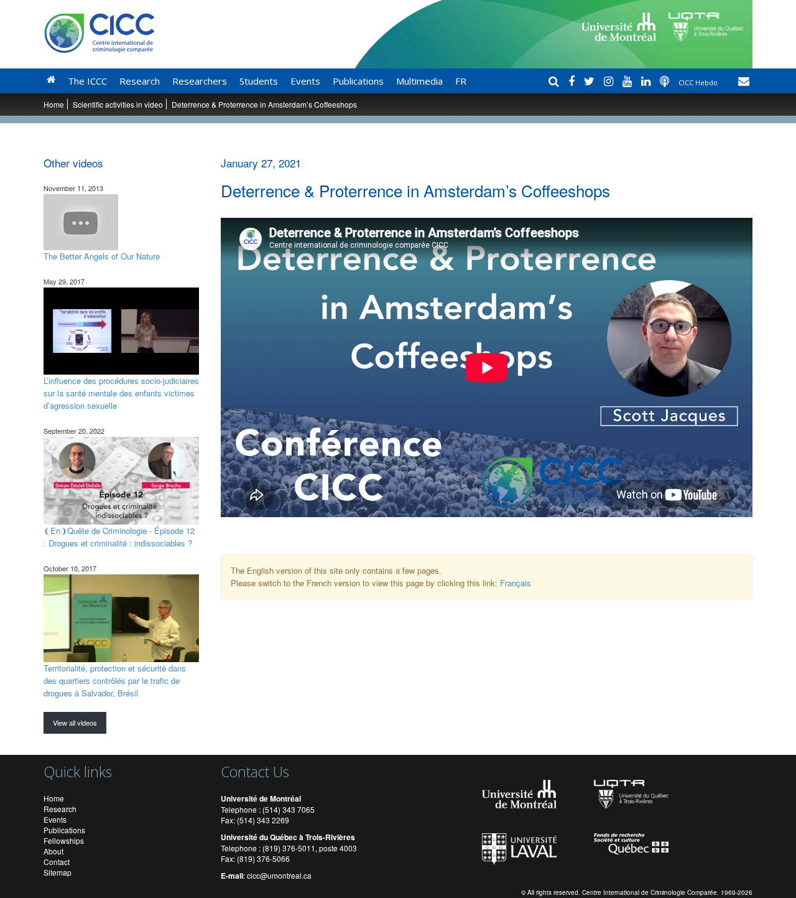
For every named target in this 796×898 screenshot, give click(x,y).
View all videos (75, 722)
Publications (358, 81)
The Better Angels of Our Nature (102, 256)
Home (54, 104)
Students (258, 81)
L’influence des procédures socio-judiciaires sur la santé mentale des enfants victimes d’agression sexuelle (121, 393)
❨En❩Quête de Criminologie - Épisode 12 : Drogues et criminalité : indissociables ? (119, 537)
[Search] (555, 80)
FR (460, 81)
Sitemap (58, 872)
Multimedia (419, 81)
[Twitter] (591, 80)
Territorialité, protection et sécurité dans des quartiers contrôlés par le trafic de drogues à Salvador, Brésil (115, 680)
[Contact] (743, 80)
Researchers (199, 81)
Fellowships (64, 840)
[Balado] (666, 80)
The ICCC (87, 81)
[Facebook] (573, 80)
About (53, 851)
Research (139, 81)
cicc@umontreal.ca (279, 875)
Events (305, 81)
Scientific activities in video (118, 104)
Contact (57, 861)
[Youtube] (628, 80)
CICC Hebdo (699, 82)
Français (515, 583)
